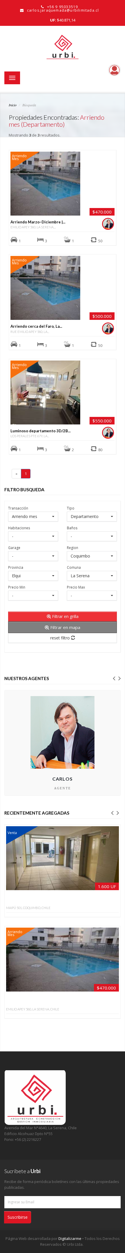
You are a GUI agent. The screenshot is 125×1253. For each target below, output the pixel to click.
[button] (114, 678)
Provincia (15, 567)
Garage (14, 547)
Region (72, 547)
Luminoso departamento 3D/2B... (40, 431)
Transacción (18, 508)
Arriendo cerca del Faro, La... (36, 326)
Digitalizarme (70, 1238)
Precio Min (16, 587)
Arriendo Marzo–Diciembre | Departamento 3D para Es (54, 1001)
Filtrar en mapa (64, 627)
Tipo (70, 508)
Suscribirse (18, 1217)
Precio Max (76, 587)
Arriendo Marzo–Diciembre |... (37, 222)
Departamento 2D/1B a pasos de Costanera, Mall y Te (54, 899)
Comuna (74, 567)
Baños (72, 528)
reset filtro (60, 638)
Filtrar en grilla (64, 616)
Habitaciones (19, 528)
